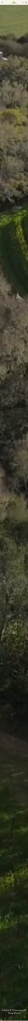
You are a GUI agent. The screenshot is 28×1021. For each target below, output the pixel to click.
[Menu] (2, 2)
